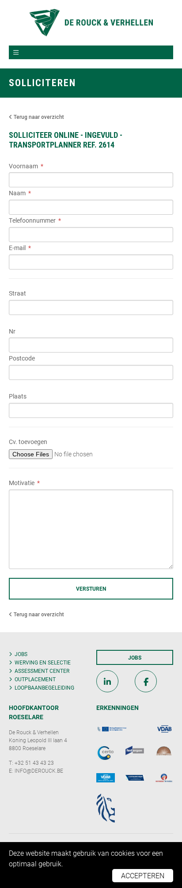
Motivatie (21, 483)
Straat (17, 293)
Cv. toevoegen (28, 442)
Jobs (21, 653)
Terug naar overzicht (38, 117)
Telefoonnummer (32, 220)
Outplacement (35, 679)
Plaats (18, 396)
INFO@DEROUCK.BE (39, 770)
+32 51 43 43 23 (34, 762)
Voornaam (23, 166)
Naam (17, 193)
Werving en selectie (43, 662)
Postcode (22, 358)
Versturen (91, 588)
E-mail (17, 248)
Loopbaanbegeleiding (44, 687)
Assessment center (42, 670)
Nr (12, 331)
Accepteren (142, 875)
